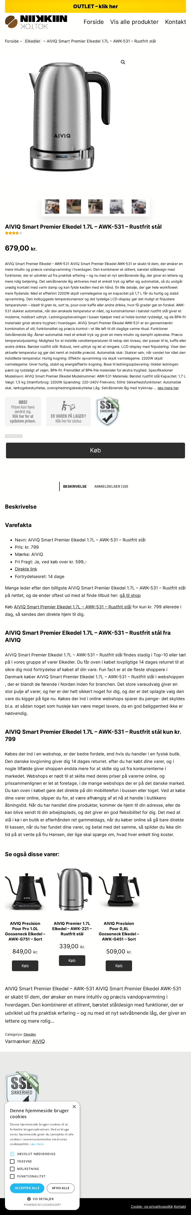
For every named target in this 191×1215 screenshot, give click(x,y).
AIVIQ (38, 1041)
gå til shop (130, 595)
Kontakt (180, 1207)
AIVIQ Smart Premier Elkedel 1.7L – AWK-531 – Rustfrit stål (72, 606)
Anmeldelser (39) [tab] (111, 486)
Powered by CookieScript (42, 1205)
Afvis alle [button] (60, 1188)
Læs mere (37, 1144)
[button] (123, 62)
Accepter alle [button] (27, 1188)
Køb (95, 450)
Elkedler (32, 41)
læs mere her (168, 388)
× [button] (74, 1107)
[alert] (42, 1156)
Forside (12, 41)
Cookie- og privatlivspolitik (152, 1207)
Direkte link (26, 569)
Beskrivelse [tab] (75, 486)
